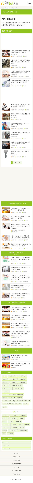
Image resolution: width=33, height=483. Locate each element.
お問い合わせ (16, 456)
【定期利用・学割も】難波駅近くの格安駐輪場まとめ (20, 133)
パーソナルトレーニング (18, 427)
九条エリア (14, 382)
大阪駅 (24, 212)
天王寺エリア (23, 379)
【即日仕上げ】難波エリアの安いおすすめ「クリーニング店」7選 (20, 81)
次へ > (20, 162)
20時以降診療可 (23, 430)
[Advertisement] (16, 41)
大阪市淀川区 (18, 289)
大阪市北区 (19, 212)
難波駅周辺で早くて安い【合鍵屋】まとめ (20, 152)
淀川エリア (6, 382)
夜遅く (11, 421)
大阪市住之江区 (22, 230)
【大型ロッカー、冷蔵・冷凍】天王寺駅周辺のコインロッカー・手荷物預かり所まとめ (20, 277)
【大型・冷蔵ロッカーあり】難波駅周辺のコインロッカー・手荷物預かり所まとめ (20, 259)
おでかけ (14, 128)
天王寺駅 (26, 281)
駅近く (20, 424)
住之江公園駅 (15, 231)
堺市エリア (6, 391)
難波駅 (25, 56)
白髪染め (22, 418)
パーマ (5, 421)
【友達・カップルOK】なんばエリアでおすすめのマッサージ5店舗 (20, 71)
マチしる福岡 (6, 448)
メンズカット (6, 424)
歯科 (4, 433)
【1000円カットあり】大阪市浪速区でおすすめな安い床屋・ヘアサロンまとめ (20, 62)
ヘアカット (6, 415)
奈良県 (25, 404)
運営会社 (16, 453)
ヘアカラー (14, 418)
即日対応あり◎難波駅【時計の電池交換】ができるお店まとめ (20, 142)
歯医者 (5, 430)
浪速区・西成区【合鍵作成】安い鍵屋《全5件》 (20, 114)
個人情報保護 (16, 460)
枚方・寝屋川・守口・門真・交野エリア (12, 397)
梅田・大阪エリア (14, 376)
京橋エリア (6, 385)
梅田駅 (26, 240)
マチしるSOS (15, 359)
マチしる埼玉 (6, 445)
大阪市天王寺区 (19, 281)
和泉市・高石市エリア (8, 400)
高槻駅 (23, 297)
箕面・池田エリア (19, 388)
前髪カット (6, 418)
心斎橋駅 (28, 345)
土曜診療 (27, 424)
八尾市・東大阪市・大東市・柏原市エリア (13, 394)
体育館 (14, 424)
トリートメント (13, 430)
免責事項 (16, 467)
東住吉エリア (23, 382)
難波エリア (23, 376)
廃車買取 (14, 367)
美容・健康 (14, 76)
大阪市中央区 (18, 271)
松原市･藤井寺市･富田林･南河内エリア (12, 404)
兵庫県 (5, 407)
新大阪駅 (25, 289)
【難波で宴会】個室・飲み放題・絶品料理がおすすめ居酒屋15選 (20, 51)
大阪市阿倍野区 (20, 327)
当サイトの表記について (16, 470)
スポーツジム (6, 427)
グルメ (13, 56)
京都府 (5, 376)
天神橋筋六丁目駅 (15, 337)
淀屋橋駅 (25, 271)
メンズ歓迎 (18, 421)
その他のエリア (16, 474)
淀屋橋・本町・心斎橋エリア (10, 379)
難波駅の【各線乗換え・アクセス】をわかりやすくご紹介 (20, 124)
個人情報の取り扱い (16, 463)
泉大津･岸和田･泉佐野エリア (23, 400)
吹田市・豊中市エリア (17, 385)
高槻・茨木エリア (7, 388)
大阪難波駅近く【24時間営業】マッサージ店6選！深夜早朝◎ (20, 105)
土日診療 (11, 433)
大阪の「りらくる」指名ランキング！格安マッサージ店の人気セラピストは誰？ (20, 226)
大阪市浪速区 (19, 56)
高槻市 (19, 297)
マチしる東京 (6, 442)
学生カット (23, 415)
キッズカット (15, 415)
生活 (13, 67)
